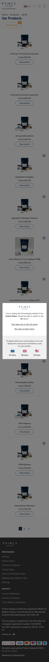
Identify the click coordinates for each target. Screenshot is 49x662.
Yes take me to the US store (24, 324)
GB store (24, 355)
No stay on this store (24, 329)
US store (37, 355)
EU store (12, 355)
